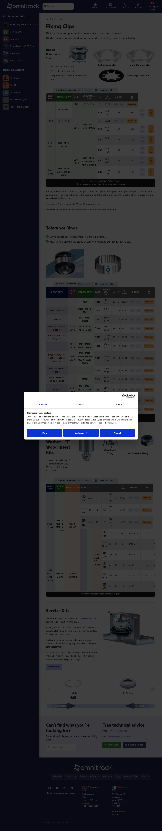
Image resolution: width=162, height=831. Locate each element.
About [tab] (119, 404)
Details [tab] (81, 404)
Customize (79, 433)
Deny (44, 433)
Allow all (117, 433)
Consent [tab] (43, 404)
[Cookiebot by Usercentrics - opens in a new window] (124, 396)
